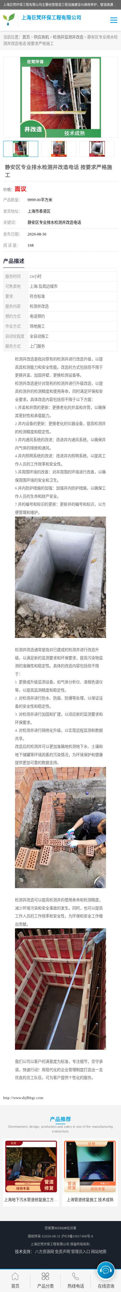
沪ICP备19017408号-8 (77, 1236)
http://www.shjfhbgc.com (23, 1097)
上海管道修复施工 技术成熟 (31, 1200)
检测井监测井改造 (68, 37)
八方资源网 (44, 1251)
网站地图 (98, 1251)
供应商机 (41, 37)
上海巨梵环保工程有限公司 (50, 1244)
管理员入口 (80, 1251)
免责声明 (62, 1251)
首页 (26, 37)
